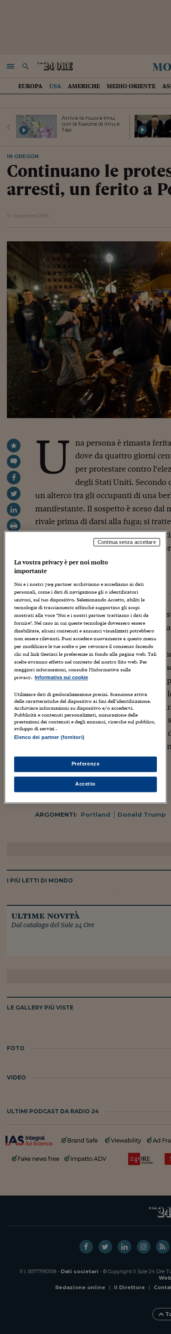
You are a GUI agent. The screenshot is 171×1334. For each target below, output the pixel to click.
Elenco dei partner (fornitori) (49, 737)
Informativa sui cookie (61, 677)
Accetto (85, 784)
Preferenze (86, 763)
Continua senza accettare (127, 542)
